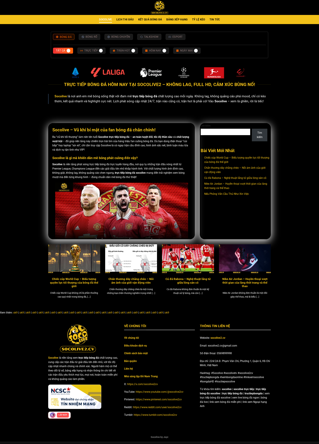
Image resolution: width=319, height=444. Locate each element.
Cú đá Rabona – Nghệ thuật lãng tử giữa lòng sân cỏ (235, 177)
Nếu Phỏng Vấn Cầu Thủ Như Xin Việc (226, 193)
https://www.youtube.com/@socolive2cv (159, 391)
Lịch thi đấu (125, 19)
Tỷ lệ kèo (198, 19)
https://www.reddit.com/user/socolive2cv (157, 407)
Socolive (105, 19)
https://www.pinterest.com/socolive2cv (159, 399)
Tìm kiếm (206, 125)
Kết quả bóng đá (150, 19)
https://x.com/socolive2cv (142, 384)
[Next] (264, 263)
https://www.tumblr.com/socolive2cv (155, 414)
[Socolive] (159, 7)
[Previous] (54, 263)
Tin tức (215, 19)
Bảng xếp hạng (177, 19)
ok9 (15, 312)
